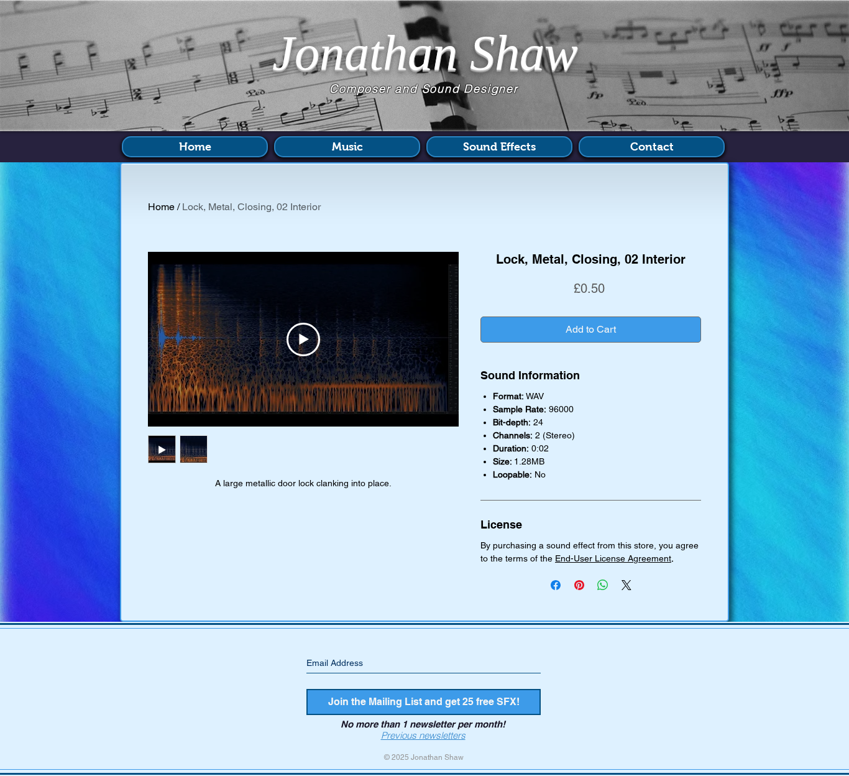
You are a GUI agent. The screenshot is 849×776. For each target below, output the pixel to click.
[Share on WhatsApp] (602, 585)
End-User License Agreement (613, 558)
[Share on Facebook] (555, 585)
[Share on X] (626, 585)
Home (161, 207)
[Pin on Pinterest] (579, 585)
